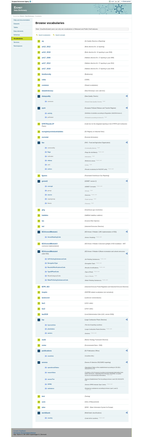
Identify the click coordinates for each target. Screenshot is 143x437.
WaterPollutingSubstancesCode (58, 280)
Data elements (18, 31)
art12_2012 (46, 47)
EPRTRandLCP (48, 124)
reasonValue (51, 372)
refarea (50, 160)
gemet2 (45, 181)
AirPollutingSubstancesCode (57, 259)
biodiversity (46, 74)
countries (51, 356)
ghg (43, 210)
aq (43, 41)
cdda (44, 80)
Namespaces (18, 46)
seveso (45, 362)
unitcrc (50, 169)
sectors (50, 333)
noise (44, 345)
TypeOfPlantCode (53, 271)
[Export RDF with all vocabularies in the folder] (127, 96)
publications (47, 351)
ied (43, 226)
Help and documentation (22, 20)
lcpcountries (52, 325)
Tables (16, 27)
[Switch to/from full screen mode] (119, 1)
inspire (44, 292)
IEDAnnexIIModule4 (49, 251)
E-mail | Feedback (20, 431)
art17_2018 (46, 69)
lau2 (43, 309)
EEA (22, 1)
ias (43, 221)
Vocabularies (18, 38)
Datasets (16, 24)
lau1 (43, 303)
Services (16, 42)
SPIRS (50, 384)
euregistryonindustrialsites (52, 132)
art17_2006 (46, 58)
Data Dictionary (29, 16)
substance (51, 388)
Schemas (17, 35)
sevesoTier (51, 379)
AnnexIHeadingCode (54, 237)
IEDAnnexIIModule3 (49, 244)
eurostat (45, 137)
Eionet (22, 16)
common (45, 85)
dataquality (46, 96)
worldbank (46, 413)
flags (49, 152)
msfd (44, 340)
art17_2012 (46, 63)
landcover (46, 298)
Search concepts (60, 35)
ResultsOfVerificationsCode (56, 267)
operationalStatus (53, 367)
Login (112, 1)
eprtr (44, 108)
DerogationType (53, 263)
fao (43, 143)
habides (45, 215)
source (50, 195)
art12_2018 (46, 52)
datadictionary (47, 91)
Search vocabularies (44, 35)
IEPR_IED (46, 287)
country (50, 418)
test (43, 396)
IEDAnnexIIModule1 (49, 232)
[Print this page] (116, 1)
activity (50, 113)
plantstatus (51, 329)
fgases (44, 175)
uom (43, 402)
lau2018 (45, 314)
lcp (43, 320)
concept (50, 186)
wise (43, 407)
